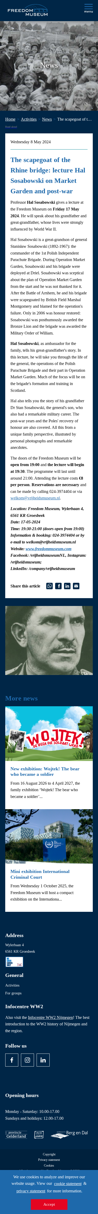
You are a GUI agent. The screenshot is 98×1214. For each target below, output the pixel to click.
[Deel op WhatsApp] (49, 585)
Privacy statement (49, 1160)
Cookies (49, 1165)
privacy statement (30, 1191)
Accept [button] (49, 1204)
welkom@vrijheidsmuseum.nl (35, 498)
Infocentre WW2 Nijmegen (50, 1017)
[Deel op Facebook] (58, 585)
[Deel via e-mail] (76, 585)
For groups (13, 993)
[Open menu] (88, 8)
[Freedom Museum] (27, 8)
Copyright (49, 1154)
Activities (12, 985)
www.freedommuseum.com (48, 549)
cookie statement (68, 1183)
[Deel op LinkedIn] (67, 585)
